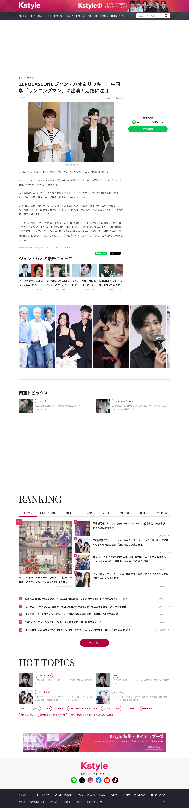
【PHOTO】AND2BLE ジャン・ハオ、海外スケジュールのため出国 (57, 283)
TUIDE (62, 715)
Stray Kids (59, 708)
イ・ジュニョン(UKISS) (30, 708)
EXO (91, 715)
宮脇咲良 (106, 708)
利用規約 (67, 802)
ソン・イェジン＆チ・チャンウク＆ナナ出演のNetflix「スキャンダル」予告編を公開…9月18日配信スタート (45, 580)
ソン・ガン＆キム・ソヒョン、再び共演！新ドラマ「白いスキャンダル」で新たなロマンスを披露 (131, 576)
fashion (92, 15)
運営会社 (22, 802)
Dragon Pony (131, 708)
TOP (21, 77)
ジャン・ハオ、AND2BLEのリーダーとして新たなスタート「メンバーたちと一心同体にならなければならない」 (84, 283)
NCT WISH (93, 708)
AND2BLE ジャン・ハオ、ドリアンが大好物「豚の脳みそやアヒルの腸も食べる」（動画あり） (111, 283)
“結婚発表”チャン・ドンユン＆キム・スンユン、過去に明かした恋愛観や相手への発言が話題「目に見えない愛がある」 (130, 542)
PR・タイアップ (157, 794)
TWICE (47, 708)
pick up (23, 15)
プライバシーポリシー (96, 802)
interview (117, 15)
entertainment (41, 15)
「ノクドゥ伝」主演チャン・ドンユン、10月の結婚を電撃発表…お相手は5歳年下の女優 (71, 614)
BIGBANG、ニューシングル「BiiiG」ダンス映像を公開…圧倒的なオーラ (63, 622)
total (28, 513)
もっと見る (94, 642)
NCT (53, 715)
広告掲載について (37, 802)
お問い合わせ (54, 802)
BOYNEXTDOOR (77, 715)
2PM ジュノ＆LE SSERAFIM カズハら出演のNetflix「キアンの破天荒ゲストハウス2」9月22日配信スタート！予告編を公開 (130, 559)
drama (69, 15)
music (58, 15)
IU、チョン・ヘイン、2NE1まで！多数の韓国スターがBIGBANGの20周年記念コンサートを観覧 (75, 606)
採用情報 (78, 802)
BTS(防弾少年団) (27, 715)
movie (80, 15)
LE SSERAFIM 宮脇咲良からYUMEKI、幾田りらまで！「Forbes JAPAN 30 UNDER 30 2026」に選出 (77, 630)
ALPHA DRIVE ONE (76, 708)
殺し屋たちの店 (104, 715)
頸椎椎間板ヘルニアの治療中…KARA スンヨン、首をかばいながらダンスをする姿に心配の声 (131, 525)
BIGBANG (146, 708)
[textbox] (153, 15)
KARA (118, 708)
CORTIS (43, 715)
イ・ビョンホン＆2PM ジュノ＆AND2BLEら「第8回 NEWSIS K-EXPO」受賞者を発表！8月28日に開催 (31, 283)
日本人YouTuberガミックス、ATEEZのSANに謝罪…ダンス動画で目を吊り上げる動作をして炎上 (76, 598)
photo (104, 15)
